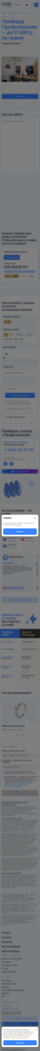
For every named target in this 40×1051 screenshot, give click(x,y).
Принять (20, 1043)
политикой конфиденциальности (17, 1035)
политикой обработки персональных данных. (16, 1037)
